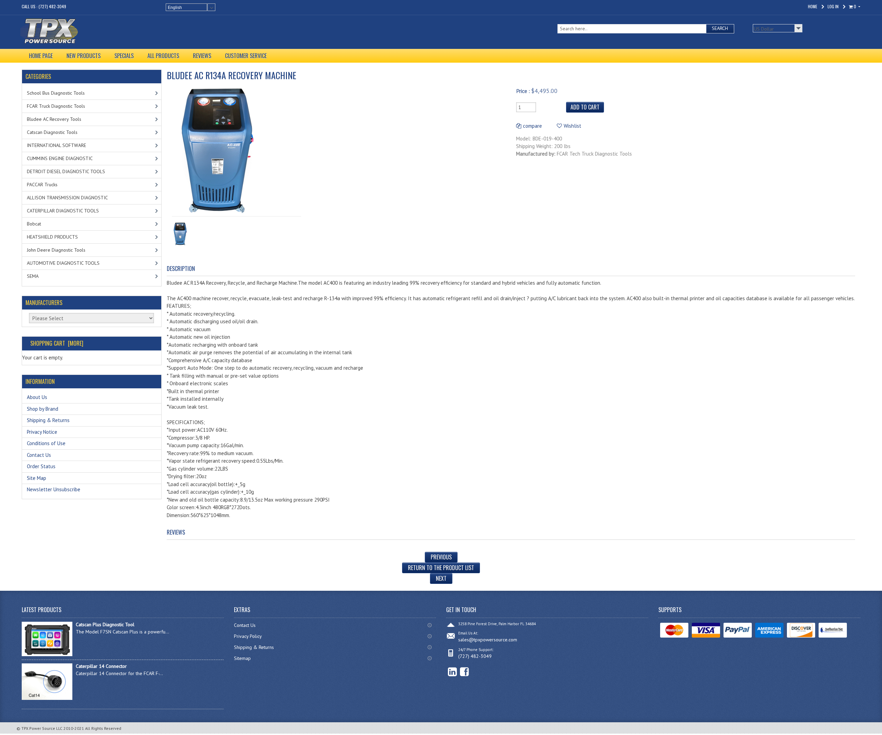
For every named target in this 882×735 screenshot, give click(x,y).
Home (812, 6)
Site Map (36, 478)
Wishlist (572, 126)
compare (532, 126)
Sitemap (242, 658)
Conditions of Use (46, 443)
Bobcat (34, 224)
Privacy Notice (42, 432)
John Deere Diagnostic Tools (56, 250)
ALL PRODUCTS (163, 56)
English (175, 7)
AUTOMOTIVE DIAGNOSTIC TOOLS (63, 263)
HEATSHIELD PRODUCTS (52, 237)
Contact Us (39, 455)
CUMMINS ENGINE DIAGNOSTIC (60, 158)
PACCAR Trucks (42, 184)
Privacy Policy (248, 636)
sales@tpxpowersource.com (487, 640)
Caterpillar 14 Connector (101, 666)
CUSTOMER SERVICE (246, 56)
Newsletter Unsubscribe (53, 489)
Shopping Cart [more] (56, 343)
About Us (37, 397)
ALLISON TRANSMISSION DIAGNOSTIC (67, 198)
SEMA (33, 276)
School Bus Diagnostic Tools (56, 93)
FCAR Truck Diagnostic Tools (56, 106)
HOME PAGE (41, 56)
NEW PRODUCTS (83, 56)
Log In (833, 6)
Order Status (41, 466)
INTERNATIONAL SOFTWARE (56, 145)
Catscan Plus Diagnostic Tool (105, 624)
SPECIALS (124, 56)
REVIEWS (202, 56)
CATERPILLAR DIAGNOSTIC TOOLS (63, 211)
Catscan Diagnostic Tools (52, 132)
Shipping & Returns (48, 420)
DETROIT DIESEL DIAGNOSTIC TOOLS (66, 171)
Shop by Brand (42, 409)
